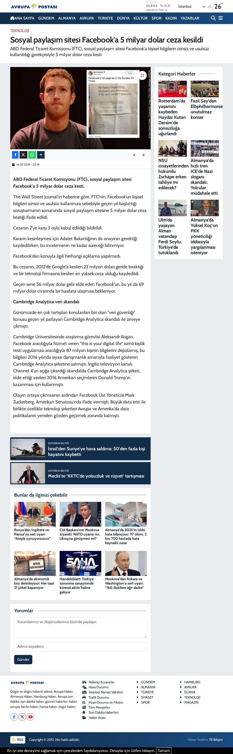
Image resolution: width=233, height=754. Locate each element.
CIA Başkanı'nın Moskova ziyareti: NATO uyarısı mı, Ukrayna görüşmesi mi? (80, 534)
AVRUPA (87, 18)
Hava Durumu (99, 687)
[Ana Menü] (220, 18)
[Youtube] (30, 717)
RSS (19, 740)
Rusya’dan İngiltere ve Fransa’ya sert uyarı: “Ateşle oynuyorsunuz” (32, 534)
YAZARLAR (190, 18)
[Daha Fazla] (41, 155)
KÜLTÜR (141, 18)
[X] (22, 717)
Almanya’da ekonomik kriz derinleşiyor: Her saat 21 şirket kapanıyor (34, 583)
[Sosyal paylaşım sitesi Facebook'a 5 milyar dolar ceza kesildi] (80, 108)
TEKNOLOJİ (19, 30)
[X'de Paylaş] (23, 155)
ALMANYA (67, 18)
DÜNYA (123, 18)
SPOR (157, 18)
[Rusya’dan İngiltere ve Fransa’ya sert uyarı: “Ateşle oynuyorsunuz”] (35, 514)
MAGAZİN (191, 702)
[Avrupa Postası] (34, 6)
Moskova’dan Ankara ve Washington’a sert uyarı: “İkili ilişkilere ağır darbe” (124, 583)
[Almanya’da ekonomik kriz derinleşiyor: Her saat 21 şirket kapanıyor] (35, 563)
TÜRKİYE (105, 18)
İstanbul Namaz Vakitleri (106, 692)
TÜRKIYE (147, 692)
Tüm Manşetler (99, 707)
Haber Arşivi (97, 718)
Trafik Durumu (99, 697)
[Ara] (214, 18)
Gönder (23, 659)
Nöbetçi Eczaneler (102, 682)
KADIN (171, 18)
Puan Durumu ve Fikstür (106, 702)
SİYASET (147, 697)
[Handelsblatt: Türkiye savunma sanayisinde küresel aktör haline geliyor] (80, 563)
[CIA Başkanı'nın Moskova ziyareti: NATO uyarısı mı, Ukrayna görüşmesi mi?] (80, 514)
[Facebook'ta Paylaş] (15, 155)
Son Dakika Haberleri (104, 712)
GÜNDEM (46, 18)
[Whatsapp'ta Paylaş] (32, 155)
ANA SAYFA (24, 18)
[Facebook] (14, 717)
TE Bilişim (216, 740)
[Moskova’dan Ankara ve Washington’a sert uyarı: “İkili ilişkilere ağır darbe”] (126, 563)
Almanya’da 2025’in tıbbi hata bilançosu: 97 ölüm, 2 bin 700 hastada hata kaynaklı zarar (126, 536)
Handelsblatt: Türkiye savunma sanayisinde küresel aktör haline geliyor (77, 585)
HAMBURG (192, 682)
